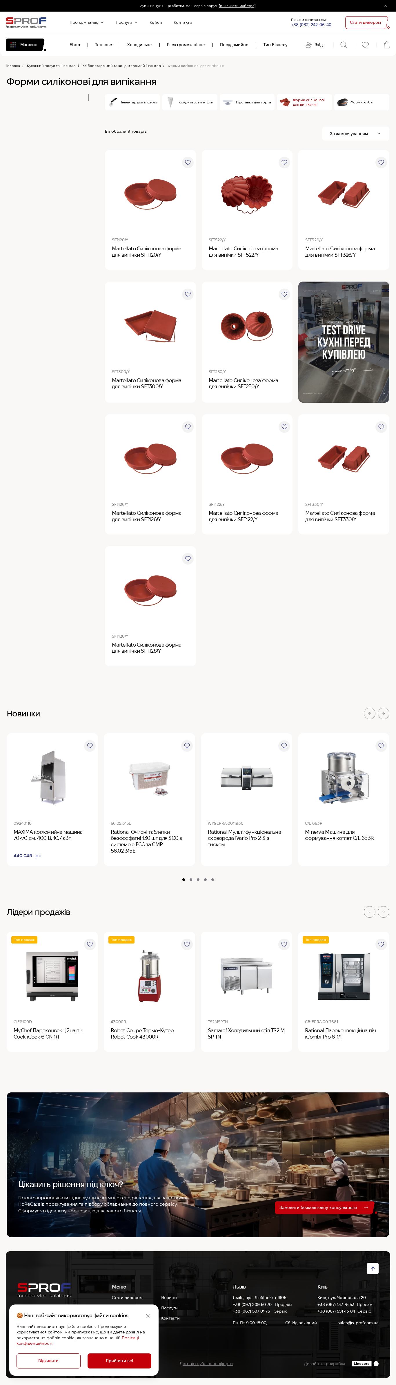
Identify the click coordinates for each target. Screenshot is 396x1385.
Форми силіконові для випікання (309, 102)
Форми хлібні (361, 102)
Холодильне (139, 44)
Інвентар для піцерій (139, 102)
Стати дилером (127, 1297)
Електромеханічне (186, 44)
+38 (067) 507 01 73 (252, 1311)
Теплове (103, 44)
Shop (75, 44)
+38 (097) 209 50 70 (253, 1304)
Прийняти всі (119, 1360)
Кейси (156, 22)
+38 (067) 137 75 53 (336, 1304)
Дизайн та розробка (324, 1363)
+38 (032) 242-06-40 (311, 25)
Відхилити (48, 1360)
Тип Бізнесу (276, 44)
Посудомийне (234, 44)
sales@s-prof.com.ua (358, 1322)
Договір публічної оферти (206, 1363)
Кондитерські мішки (196, 102)
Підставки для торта (253, 102)
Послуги (124, 22)
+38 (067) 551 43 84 (336, 1311)
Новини (169, 1297)
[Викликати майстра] (237, 6)
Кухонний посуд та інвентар (51, 65)
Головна (13, 65)
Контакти (183, 22)
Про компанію (84, 22)
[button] (369, 713)
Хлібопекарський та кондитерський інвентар (122, 65)
